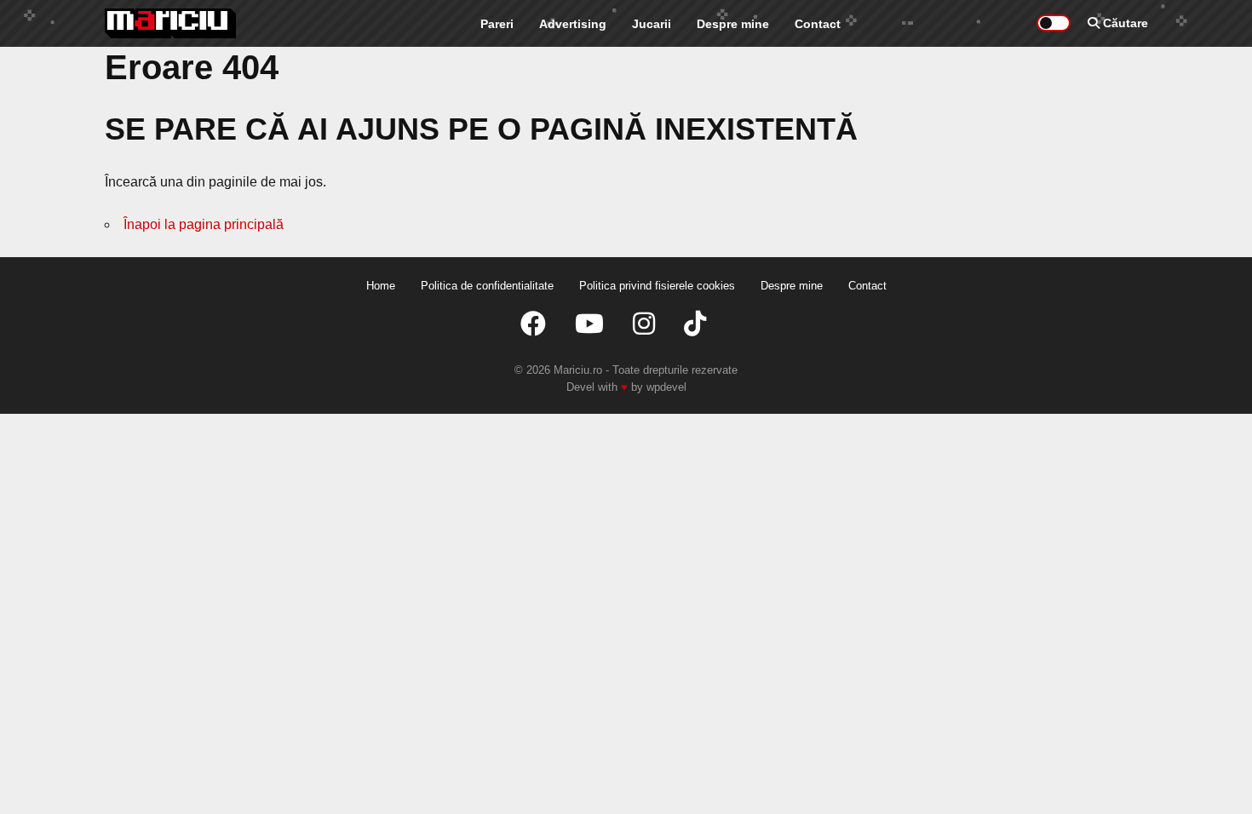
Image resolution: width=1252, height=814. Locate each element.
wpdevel (666, 387)
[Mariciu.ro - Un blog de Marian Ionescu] (171, 23)
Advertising (572, 24)
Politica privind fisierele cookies (657, 285)
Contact (818, 24)
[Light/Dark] (1054, 23)
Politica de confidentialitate (487, 285)
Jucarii (651, 24)
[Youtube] (589, 324)
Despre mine (733, 24)
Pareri (497, 24)
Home (380, 285)
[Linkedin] (644, 324)
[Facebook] (533, 324)
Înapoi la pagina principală (203, 224)
